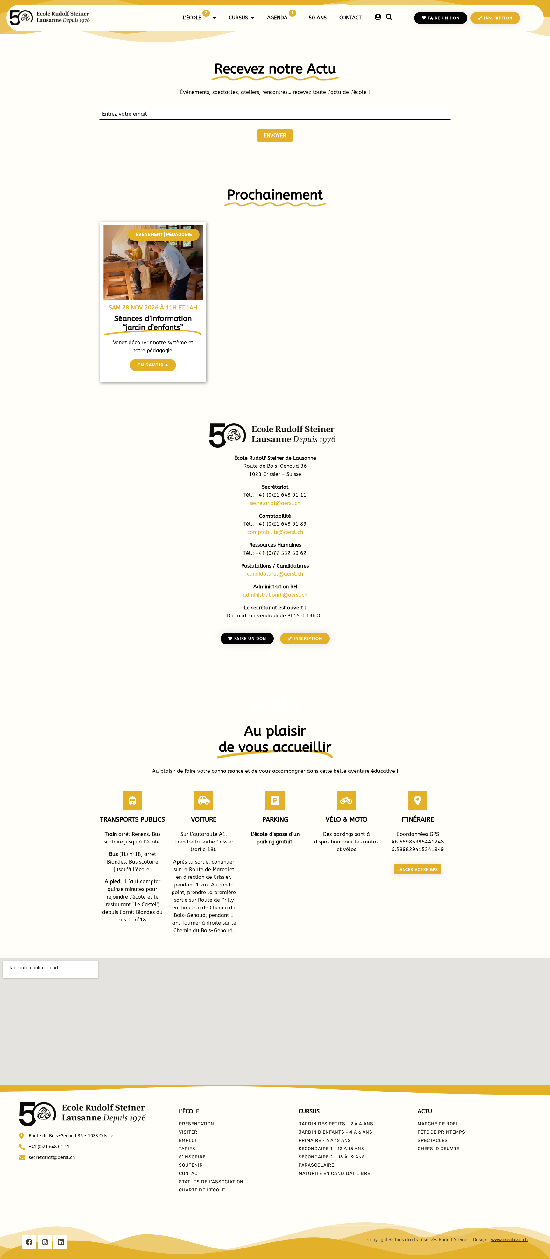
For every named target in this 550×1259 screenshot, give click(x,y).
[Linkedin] (60, 1242)
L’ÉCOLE (195, 16)
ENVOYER (275, 135)
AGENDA (280, 16)
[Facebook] (29, 1242)
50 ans (318, 18)
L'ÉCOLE (189, 1111)
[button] (164, 235)
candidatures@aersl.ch (275, 574)
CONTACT (350, 18)
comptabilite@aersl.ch (275, 532)
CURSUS (238, 18)
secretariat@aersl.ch (275, 503)
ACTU (425, 1111)
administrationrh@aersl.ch (275, 595)
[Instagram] (45, 1242)
